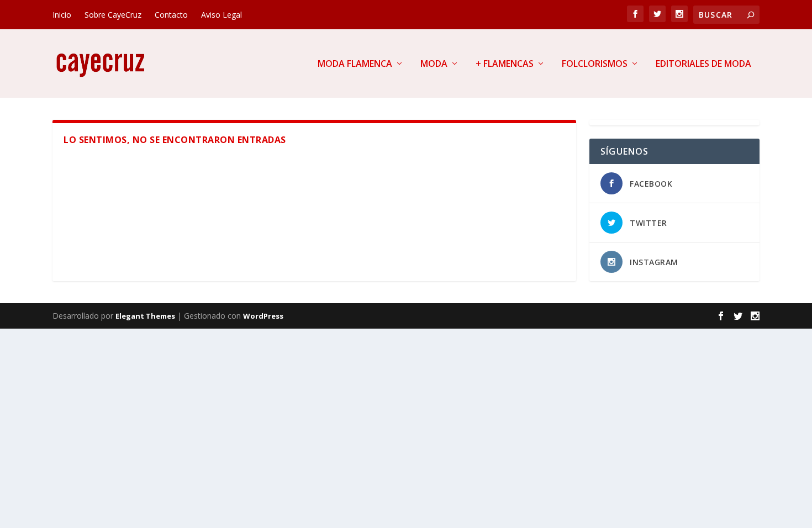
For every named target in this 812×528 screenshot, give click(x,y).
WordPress (263, 316)
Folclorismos (595, 64)
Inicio (61, 14)
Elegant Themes (145, 316)
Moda (433, 64)
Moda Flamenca (355, 64)
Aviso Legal (221, 14)
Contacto (171, 14)
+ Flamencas (505, 64)
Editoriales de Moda (703, 64)
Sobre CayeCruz (113, 14)
